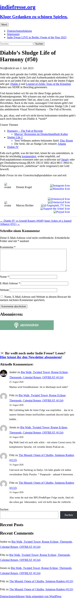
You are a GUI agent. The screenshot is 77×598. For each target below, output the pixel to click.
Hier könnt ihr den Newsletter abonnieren (30, 357)
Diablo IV (13, 147)
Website (4, 289)
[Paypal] (61, 212)
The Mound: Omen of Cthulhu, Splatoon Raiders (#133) (41, 581)
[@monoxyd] (58, 199)
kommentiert (29, 156)
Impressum (13, 34)
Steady (65, 159)
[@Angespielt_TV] (55, 205)
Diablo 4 (15, 83)
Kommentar (8, 247)
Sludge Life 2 (15, 137)
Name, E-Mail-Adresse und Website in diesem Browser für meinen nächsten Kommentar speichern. (35, 298)
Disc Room (66, 140)
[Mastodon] (59, 188)
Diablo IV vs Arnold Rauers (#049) (22, 220)
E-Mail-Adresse (10, 283)
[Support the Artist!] (54, 208)
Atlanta (62, 143)
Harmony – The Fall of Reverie (25, 130)
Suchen (4, 509)
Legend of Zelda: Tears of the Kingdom (48, 83)
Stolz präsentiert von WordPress (43, 596)
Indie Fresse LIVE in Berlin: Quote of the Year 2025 (36, 37)
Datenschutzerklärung (19, 30)
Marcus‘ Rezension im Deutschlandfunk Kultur (41, 134)
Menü (4, 24)
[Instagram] (59, 185)
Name (4, 276)
